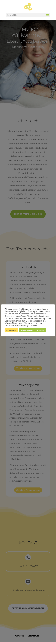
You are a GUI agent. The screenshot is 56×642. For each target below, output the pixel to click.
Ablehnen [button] (40, 330)
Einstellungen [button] (11, 330)
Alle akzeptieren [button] (27, 330)
